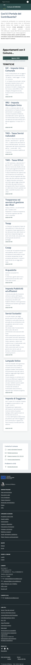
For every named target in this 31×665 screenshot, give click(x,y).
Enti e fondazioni (5, 497)
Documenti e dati (5, 495)
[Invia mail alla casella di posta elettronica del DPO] (12, 598)
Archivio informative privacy (8, 613)
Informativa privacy (6, 625)
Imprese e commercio (6, 529)
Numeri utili (4, 589)
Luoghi (2, 557)
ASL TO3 (3, 620)
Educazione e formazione (7, 527)
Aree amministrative (6, 492)
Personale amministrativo (7, 503)
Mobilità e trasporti (6, 532)
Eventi (2, 560)
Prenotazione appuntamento (8, 639)
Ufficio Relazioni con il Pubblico (9, 584)
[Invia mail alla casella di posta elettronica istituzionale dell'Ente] (13, 579)
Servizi (18, 657)
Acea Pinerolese (5, 623)
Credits (9, 659)
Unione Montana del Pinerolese (9, 615)
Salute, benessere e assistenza (9, 534)
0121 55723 (9, 574)
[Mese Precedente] (4, 57)
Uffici (2, 508)
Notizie (3, 546)
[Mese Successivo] (27, 57)
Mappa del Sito (22, 659)
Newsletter (4, 651)
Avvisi (2, 548)
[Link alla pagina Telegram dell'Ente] (5, 649)
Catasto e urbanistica (6, 524)
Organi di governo (5, 500)
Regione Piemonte (6, 2)
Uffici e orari (4, 586)
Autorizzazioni (4, 522)
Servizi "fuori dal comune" (7, 610)
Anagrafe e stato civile (7, 516)
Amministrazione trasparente (8, 633)
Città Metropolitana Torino (8, 618)
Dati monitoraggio (5, 657)
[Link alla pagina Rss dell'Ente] (8, 649)
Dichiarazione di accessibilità (8, 631)
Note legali (4, 628)
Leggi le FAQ (4, 635)
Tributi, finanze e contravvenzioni (9, 537)
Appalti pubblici (5, 519)
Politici (2, 505)
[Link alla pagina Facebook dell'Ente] (2, 649)
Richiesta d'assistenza (7, 640)
